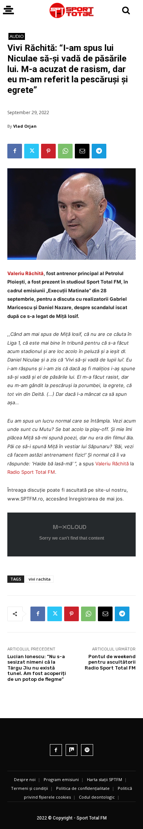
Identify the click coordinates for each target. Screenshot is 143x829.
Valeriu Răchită (25, 273)
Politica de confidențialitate (83, 788)
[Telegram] (99, 151)
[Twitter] (31, 151)
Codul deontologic (97, 797)
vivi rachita (40, 579)
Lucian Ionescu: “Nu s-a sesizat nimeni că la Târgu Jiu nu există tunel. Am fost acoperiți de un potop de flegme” (36, 668)
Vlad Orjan (25, 126)
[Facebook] (14, 151)
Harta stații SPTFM (104, 779)
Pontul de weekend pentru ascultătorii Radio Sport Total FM (110, 662)
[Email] (82, 151)
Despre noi (25, 779)
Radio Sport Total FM (31, 472)
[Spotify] (87, 750)
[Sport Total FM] (71, 10)
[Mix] (72, 750)
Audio (17, 36)
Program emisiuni (61, 779)
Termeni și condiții (29, 788)
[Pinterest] (48, 151)
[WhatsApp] (65, 151)
